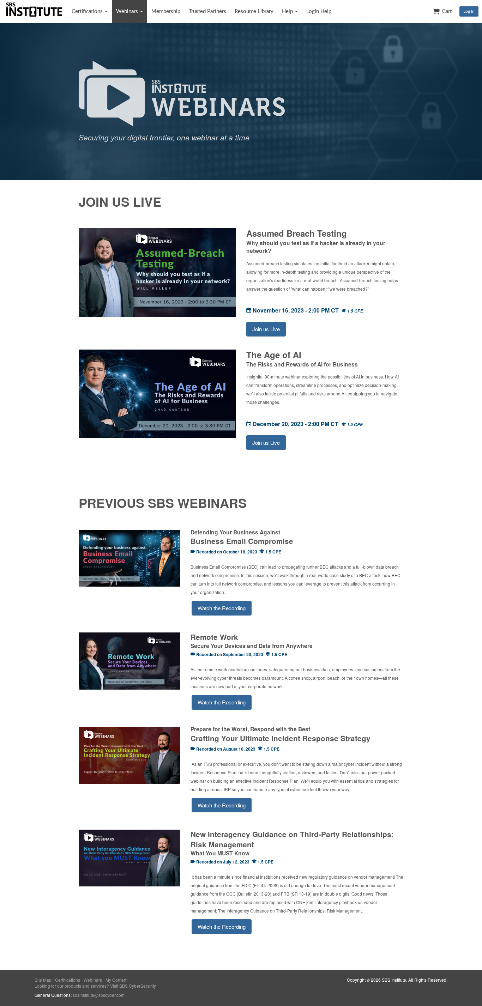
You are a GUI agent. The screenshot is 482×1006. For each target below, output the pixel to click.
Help (288, 11)
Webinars (127, 11)
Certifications (88, 11)
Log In (469, 11)
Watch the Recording (222, 608)
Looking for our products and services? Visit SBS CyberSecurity (95, 986)
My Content (116, 980)
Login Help (318, 11)
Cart (446, 11)
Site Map (43, 980)
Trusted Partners (207, 11)
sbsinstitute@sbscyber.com (99, 995)
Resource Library (254, 11)
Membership (165, 11)
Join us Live (266, 329)
